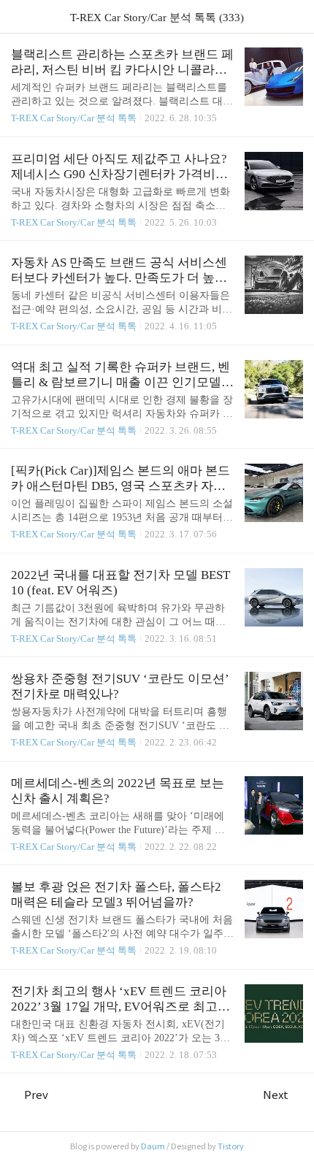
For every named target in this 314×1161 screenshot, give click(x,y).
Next (275, 1095)
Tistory (231, 1146)
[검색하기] (295, 16)
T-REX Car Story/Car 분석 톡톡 (74, 117)
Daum (153, 1146)
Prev (36, 1095)
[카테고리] (18, 16)
